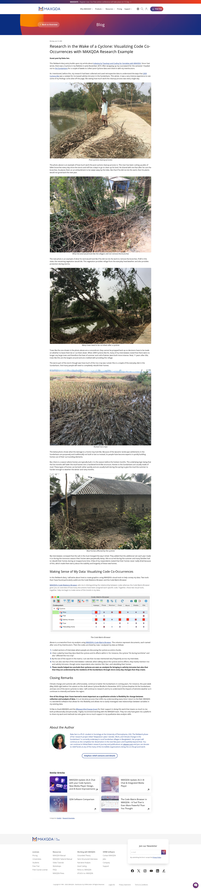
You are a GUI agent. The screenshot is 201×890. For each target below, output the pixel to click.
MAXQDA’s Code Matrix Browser (98, 642)
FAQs (55, 870)
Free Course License (40, 870)
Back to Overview (49, 24)
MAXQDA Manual (59, 855)
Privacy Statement (125, 885)
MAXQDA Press (58, 873)
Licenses (35, 852)
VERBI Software (109, 852)
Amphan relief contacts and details (99, 756)
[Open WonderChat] (195, 885)
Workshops (57, 866)
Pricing (119, 9)
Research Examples (69, 818)
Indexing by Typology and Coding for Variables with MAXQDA (117, 63)
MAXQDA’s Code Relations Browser (63, 585)
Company (106, 862)
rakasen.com (128, 744)
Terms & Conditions (141, 885)
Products (98, 9)
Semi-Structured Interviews (87, 859)
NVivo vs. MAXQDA (84, 870)
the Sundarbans (61, 68)
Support (127, 9)
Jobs (104, 859)
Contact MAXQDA (109, 855)
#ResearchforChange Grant (87, 709)
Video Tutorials (58, 862)
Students (35, 862)
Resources (109, 9)
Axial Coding (82, 866)
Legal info (112, 885)
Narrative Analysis (83, 862)
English (59, 818)
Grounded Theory (84, 855)
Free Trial (35, 866)
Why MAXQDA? (85, 9)
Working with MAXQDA (86, 852)
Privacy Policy (157, 857)
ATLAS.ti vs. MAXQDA (85, 873)
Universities (36, 859)
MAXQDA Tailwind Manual (62, 859)
